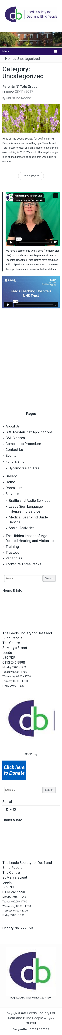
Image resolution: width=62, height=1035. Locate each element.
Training (12, 547)
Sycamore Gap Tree (24, 468)
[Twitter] (10, 809)
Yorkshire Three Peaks (23, 564)
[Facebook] (7, 809)
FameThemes (38, 1029)
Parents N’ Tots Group (19, 87)
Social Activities (21, 528)
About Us (13, 426)
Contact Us (14, 450)
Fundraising (15, 461)
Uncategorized (28, 59)
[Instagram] (14, 809)
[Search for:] (22, 578)
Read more (31, 176)
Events (11, 455)
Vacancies (14, 558)
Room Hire (14, 488)
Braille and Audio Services (29, 501)
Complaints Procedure (23, 444)
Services (12, 494)
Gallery (11, 476)
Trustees (12, 552)
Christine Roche (18, 98)
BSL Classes (15, 438)
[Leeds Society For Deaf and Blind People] (31, 40)
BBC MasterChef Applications (29, 432)
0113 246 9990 (13, 662)
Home (10, 59)
